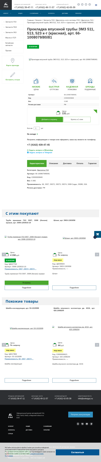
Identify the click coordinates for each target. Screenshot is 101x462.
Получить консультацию (80, 414)
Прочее (8, 51)
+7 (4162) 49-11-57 (44, 7)
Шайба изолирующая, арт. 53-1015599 (22, 308)
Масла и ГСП (10, 38)
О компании (34, 13)
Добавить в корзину (49, 119)
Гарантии (78, 13)
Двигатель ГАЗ (43, 170)
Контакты (51, 13)
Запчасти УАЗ (10, 32)
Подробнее (26, 288)
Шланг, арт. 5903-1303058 (64, 220)
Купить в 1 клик (77, 119)
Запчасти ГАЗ (10, 22)
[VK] (82, 4)
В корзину (27, 283)
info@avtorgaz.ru (85, 399)
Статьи (10, 433)
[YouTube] (86, 4)
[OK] (78, 4)
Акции (20, 13)
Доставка (65, 13)
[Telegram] (89, 4)
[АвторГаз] (10, 415)
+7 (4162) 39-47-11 (23, 7)
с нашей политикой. (37, 454)
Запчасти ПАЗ (11, 27)
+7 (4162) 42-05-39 (65, 7)
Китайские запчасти (9, 44)
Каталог (5, 13)
